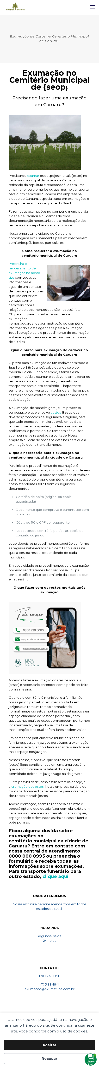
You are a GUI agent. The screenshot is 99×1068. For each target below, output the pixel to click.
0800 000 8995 (27, 856)
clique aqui (55, 876)
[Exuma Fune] (15, 7)
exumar (33, 176)
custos (56, 412)
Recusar (49, 1058)
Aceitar (49, 1045)
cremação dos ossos (27, 786)
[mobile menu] (92, 7)
